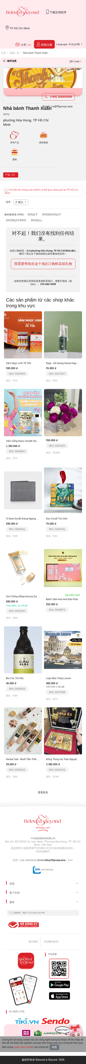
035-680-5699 (48, 284)
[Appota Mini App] (48, 1033)
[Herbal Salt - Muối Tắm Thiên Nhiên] (23, 730)
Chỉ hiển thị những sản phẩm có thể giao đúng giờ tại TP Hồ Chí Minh (41, 191)
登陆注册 (46, 44)
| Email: (32, 860)
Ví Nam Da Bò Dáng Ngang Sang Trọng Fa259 (31, 518)
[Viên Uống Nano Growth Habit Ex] (23, 412)
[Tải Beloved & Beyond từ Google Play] (59, 984)
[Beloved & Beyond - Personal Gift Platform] (43, 824)
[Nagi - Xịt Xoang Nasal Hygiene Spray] (63, 334)
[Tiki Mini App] (28, 1021)
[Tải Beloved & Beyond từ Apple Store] (59, 996)
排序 (8, 202)
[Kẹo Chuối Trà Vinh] (63, 490)
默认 (20, 202)
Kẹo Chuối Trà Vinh (56, 518)
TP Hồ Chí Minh (19, 28)
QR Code (74, 61)
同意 (54, 1047)
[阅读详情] (63, 412)
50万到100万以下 (51, 214)
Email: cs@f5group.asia (58, 106)
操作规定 (33, 941)
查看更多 (43, 792)
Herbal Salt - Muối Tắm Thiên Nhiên (25, 759)
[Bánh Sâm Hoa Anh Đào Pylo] (63, 567)
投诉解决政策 (51, 941)
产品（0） (10, 174)
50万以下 (33, 214)
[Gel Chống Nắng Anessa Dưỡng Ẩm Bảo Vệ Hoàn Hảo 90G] (23, 567)
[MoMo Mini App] (27, 1033)
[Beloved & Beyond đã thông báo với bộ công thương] (23, 925)
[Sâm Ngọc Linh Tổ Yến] (23, 334)
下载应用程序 (57, 12)
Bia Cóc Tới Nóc (15, 678)
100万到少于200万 (16, 220)
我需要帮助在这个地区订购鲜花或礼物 (43, 264)
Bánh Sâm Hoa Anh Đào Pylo (62, 599)
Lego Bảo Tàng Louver (58, 678)
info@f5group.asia (55, 860)
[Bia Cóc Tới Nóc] (23, 649)
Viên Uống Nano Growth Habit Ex (24, 441)
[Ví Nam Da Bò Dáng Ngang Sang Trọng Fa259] (23, 490)
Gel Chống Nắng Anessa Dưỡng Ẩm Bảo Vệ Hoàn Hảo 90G (38, 596)
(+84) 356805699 (60, 96)
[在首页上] (23, 12)
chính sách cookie (23, 1047)
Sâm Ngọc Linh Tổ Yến (18, 363)
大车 (25, 44)
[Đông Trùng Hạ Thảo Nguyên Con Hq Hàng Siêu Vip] (63, 730)
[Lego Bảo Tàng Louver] (63, 649)
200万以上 (36, 220)
